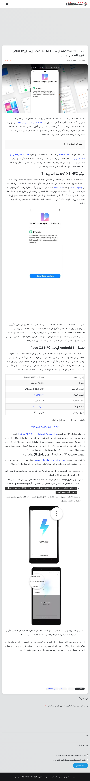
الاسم (85, 735)
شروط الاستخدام (56, 777)
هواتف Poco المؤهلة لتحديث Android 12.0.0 (37, 434)
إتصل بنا (46, 777)
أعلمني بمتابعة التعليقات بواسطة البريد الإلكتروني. (70, 755)
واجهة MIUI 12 (76, 187)
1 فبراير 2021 (38, 406)
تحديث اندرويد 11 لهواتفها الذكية (29, 122)
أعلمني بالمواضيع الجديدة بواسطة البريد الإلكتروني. (69, 760)
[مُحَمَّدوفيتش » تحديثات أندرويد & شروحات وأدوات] (77, 4)
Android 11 (39, 395)
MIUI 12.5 (58, 187)
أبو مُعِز (81, 60)
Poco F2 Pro (64, 154)
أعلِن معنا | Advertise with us (32, 777)
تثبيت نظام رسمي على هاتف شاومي (49, 460)
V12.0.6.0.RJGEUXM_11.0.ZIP (45, 427)
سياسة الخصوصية (69, 777)
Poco (71, 689)
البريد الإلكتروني (82, 745)
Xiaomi (63, 689)
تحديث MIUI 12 (52, 689)
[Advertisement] (45, 26)
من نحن (17, 777)
